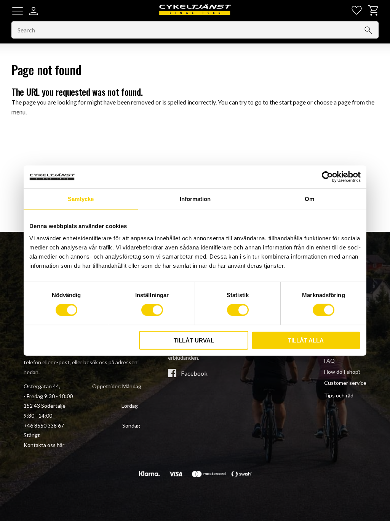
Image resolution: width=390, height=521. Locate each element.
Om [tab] (309, 199)
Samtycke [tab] (81, 199)
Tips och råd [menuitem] (338, 395)
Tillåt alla (306, 340)
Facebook (194, 373)
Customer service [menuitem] (345, 382)
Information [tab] (195, 199)
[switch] (152, 310)
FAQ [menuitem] (329, 360)
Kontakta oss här (44, 445)
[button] (17, 11)
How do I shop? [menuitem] (342, 371)
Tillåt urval (194, 340)
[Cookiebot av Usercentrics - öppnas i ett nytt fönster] (327, 177)
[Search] (368, 30)
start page (292, 102)
